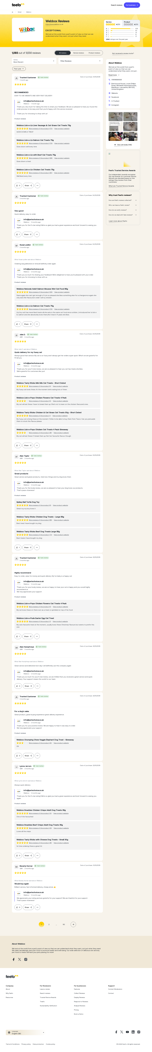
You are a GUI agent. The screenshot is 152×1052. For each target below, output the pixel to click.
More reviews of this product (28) (40, 433)
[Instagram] (138, 1032)
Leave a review (45, 989)
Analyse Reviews (79, 1006)
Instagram (115, 105)
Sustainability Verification (48, 1006)
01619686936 (116, 80)
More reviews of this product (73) (40, 535)
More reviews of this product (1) (40, 416)
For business (131, 5)
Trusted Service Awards (48, 997)
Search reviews (116, 5)
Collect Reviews (79, 993)
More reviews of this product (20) (40, 743)
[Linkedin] (133, 1032)
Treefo (42, 1001)
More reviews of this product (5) (40, 386)
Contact (111, 993)
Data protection (38, 1044)
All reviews (62, 53)
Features (77, 989)
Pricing (76, 1010)
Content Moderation (115, 989)
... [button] (56, 924)
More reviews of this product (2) (40, 621)
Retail (19, 12)
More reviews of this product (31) (40, 813)
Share (27, 185)
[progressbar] (120, 28)
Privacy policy (26, 1044)
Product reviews (94, 53)
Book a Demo (78, 1014)
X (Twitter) (115, 101)
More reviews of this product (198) (41, 158)
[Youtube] (127, 1032)
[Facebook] (116, 1032)
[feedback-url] (20, 84)
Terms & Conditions (12, 1044)
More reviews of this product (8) (40, 505)
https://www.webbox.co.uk (54, 24)
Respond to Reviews (81, 1001)
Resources (9, 997)
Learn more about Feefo (118, 221)
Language (15, 1031)
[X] (121, 1032)
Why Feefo (9, 993)
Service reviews (78, 53)
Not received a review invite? (123, 53)
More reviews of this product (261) (40, 173)
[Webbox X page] (19, 959)
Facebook (115, 97)
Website (114, 93)
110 (64, 924)
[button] (34, 61)
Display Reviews (79, 997)
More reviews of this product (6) (40, 401)
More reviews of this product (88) (40, 520)
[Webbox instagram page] (25, 959)
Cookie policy (50, 1044)
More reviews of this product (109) (41, 292)
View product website (61, 128)
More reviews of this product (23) (40, 828)
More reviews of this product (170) (41, 128)
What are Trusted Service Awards (121, 186)
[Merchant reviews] (27, 29)
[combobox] (34, 61)
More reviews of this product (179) (41, 143)
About (8, 989)
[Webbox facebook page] (13, 959)
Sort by (16, 60)
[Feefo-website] (18, 5)
